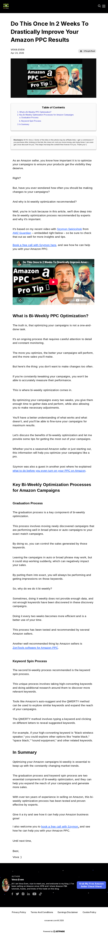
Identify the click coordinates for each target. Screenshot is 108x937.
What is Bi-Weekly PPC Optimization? (35, 112)
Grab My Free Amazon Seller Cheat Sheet (91, 885)
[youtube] (34, 894)
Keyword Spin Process (31, 121)
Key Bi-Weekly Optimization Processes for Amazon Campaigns (46, 115)
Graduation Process (29, 117)
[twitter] (17, 894)
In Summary (24, 124)
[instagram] (23, 894)
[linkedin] (28, 894)
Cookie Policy (89, 912)
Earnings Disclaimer (68, 912)
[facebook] (12, 894)
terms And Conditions (42, 912)
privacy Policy (19, 912)
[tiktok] (40, 894)
